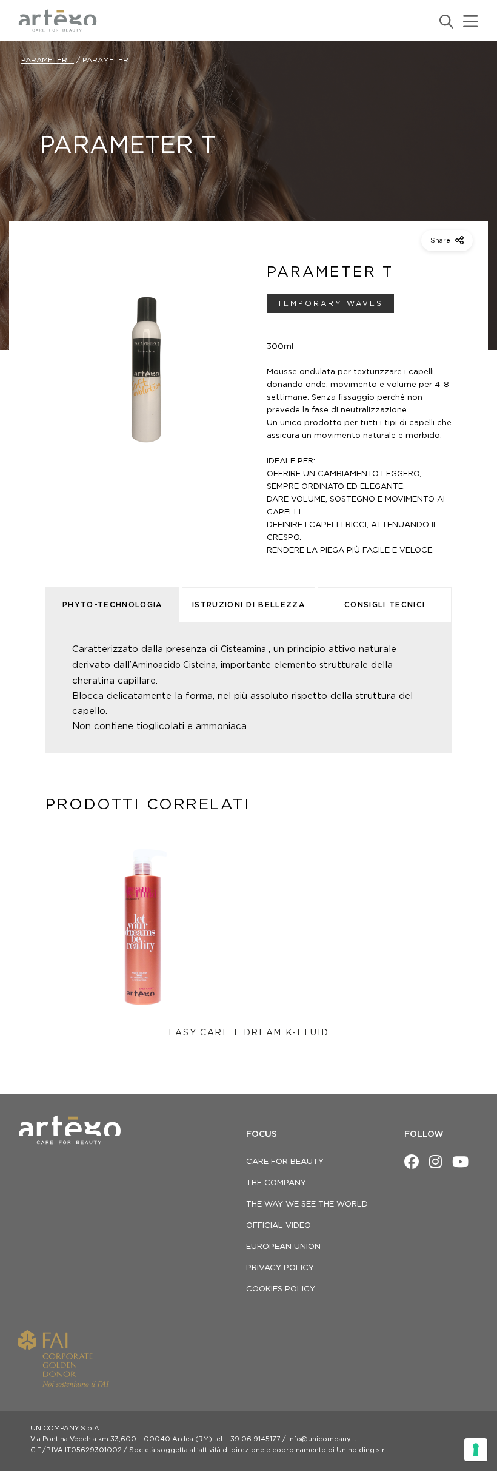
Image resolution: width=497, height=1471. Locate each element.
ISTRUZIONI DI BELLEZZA (248, 604)
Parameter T (47, 60)
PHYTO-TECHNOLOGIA (112, 604)
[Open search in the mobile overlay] (445, 22)
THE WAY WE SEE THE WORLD (307, 1204)
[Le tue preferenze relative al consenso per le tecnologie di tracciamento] (475, 1449)
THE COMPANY (276, 1183)
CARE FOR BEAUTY (285, 1162)
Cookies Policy (280, 1289)
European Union (283, 1247)
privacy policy (280, 1268)
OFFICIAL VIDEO (278, 1226)
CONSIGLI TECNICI (384, 604)
